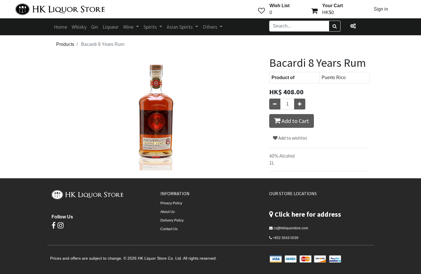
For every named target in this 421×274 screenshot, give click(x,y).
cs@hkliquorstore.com (291, 228)
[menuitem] (60, 27)
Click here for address (308, 214)
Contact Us (169, 229)
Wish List (279, 5)
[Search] (335, 26)
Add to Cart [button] (294, 120)
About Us (167, 212)
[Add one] (299, 104)
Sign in (381, 9)
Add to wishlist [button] (292, 138)
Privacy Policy (171, 203)
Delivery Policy (172, 220)
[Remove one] (274, 104)
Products (65, 44)
